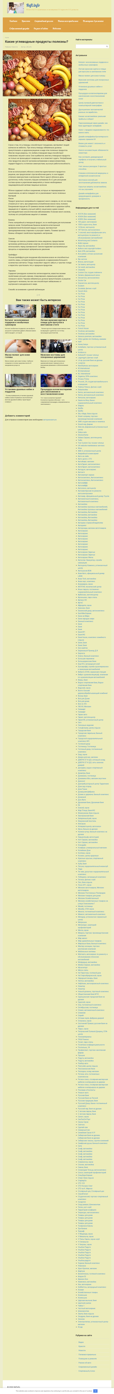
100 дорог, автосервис (87, 222)
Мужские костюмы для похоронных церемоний (53, 356)
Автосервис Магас (85, 557)
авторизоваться (49, 420)
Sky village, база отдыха (87, 414)
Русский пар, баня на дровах (90, 1109)
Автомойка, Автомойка (87, 512)
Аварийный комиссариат (88, 453)
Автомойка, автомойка (87, 515)
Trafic (80, 440)
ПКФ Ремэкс (83, 1039)
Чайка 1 (81, 1306)
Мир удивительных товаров (89, 941)
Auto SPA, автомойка (86, 251)
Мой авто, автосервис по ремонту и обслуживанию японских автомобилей (93, 957)
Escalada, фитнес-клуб (87, 288)
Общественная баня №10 (88, 994)
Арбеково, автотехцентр (88, 595)
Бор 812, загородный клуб (89, 664)
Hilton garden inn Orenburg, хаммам (92, 339)
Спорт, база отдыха (86, 1178)
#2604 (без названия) (87, 216)
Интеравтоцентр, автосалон (89, 826)
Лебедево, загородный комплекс (92, 877)
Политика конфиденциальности (91, 1045)
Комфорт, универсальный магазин (92, 848)
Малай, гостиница (85, 906)
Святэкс (81, 1125)
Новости (57, 28)
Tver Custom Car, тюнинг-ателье (91, 443)
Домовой (82, 797)
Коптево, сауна (84, 853)
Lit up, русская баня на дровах (90, 360)
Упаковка (82, 1266)
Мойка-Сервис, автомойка (89, 965)
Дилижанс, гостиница (87, 776)
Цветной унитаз (84, 1303)
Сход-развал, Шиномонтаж (89, 1204)
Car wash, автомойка (86, 267)
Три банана (82, 1228)
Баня (80, 624)
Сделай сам (83, 1127)
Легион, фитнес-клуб (86, 880)
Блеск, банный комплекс (88, 656)
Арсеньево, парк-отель (87, 597)
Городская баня (84, 730)
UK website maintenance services (91, 446)
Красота (26, 21)
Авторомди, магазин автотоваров (92, 528)
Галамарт (81, 709)
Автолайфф (83, 483)
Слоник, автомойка (86, 1165)
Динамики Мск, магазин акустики (92, 778)
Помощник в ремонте (93, 21)
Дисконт (81, 781)
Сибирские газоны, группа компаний (93, 1141)
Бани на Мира (83, 616)
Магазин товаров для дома (89, 896)
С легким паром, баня (87, 1111)
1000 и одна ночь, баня (87, 224)
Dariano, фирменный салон (89, 275)
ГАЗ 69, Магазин (84, 706)
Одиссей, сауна (84, 1002)
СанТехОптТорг (84, 1119)
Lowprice (81, 363)
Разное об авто (41, 28)
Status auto (82, 432)
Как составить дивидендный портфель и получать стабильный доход (92, 159)
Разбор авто (83, 1063)
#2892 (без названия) (87, 219)
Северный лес (84, 1130)
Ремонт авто (83, 1093)
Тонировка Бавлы (85, 1226)
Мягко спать (83, 970)
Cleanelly (81, 270)
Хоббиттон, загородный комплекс (92, 1287)
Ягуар (80, 1327)
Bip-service (82, 259)
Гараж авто (82, 714)
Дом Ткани (82, 789)
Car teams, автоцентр (86, 264)
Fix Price (81, 294)
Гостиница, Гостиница (87, 746)
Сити (80, 1146)
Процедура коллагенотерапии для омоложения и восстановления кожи (56, 391)
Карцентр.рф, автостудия (88, 837)
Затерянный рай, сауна (87, 818)
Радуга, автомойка (86, 1058)
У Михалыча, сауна (85, 1236)
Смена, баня (83, 1167)
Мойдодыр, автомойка (87, 962)
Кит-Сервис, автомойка (88, 840)
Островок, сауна (84, 1021)
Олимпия (81, 1013)
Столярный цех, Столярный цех (91, 1191)
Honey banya (83, 344)
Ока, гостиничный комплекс (89, 1005)
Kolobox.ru (82, 352)
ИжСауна (82, 824)
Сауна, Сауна (83, 1122)
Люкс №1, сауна (84, 885)
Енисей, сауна (83, 808)
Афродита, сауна (84, 605)
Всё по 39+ (82, 704)
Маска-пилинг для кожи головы (17, 356)
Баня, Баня (82, 643)
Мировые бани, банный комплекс (92, 944)
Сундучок (82, 1202)
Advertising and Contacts (87, 240)
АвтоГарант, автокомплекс (89, 464)
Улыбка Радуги (84, 1247)
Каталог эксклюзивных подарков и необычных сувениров (17, 322)
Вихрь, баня (83, 680)
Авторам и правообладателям (90, 523)
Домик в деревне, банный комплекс (93, 794)
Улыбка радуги (84, 1260)
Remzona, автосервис (87, 398)
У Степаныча (83, 1242)
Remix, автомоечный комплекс (91, 392)
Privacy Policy (83, 379)
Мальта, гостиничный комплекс (91, 912)
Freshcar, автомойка (86, 331)
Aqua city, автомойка (86, 246)
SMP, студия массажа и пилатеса (91, 422)
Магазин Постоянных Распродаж (91, 893)
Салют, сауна (83, 1117)
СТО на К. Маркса (85, 1189)
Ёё (79, 805)
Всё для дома (83, 701)
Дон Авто (82, 800)
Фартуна (81, 1271)
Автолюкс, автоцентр (87, 488)
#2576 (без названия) (87, 214)
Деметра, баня (84, 773)
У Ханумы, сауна (85, 1244)
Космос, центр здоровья (88, 856)
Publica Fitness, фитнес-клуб (89, 387)
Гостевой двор (84, 744)
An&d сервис (83, 243)
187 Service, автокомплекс (89, 230)
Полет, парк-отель (85, 1042)
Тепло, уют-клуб (84, 1207)
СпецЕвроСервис (85, 1175)
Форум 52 (82, 1276)
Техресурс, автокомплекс (88, 1212)
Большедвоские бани (87, 661)
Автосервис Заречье (86, 552)
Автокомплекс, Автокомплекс (90, 477)
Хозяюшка (82, 1295)
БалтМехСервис (84, 613)
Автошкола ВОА (84, 571)
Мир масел (82, 938)
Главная (13, 21)
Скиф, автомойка (85, 1149)
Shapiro (81, 406)
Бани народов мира (86, 619)
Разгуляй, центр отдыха (88, 1066)
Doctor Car (82, 280)
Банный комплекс (85, 621)
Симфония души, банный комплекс (92, 1143)
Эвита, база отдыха (86, 1314)
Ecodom (81, 286)
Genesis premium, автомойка (89, 336)
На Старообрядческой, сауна (89, 975)
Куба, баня (82, 864)
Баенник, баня (84, 608)
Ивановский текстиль (87, 821)
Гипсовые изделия (86, 725)
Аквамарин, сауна (85, 584)
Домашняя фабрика (86, 792)
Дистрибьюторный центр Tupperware (93, 784)
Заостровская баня (86, 816)
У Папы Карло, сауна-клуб (89, 1239)
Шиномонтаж (83, 1311)
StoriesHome (83, 435)
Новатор (81, 986)
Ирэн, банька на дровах (88, 829)
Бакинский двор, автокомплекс (91, 611)
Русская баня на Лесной (88, 1098)
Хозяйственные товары (88, 1292)
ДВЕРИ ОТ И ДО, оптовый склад (91, 760)
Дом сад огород (84, 786)
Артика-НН (82, 600)
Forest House (83, 328)
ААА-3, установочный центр (89, 451)
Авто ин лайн (83, 456)
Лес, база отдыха (85, 882)
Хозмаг (81, 1290)
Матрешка (82, 922)
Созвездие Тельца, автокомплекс (92, 1170)
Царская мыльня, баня (87, 1300)
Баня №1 (81, 632)
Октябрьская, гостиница (88, 1007)
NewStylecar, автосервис (88, 366)
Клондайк (82, 845)
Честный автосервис (86, 1308)
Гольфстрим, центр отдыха (89, 728)
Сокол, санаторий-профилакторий (92, 1173)
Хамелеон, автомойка (87, 1282)
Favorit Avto (82, 291)
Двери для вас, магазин (88, 757)
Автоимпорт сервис (86, 475)
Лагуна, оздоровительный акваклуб (93, 866)
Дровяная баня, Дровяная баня (91, 802)
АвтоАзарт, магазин (86, 461)
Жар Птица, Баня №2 (86, 810)
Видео (81, 1342)
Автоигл (81, 472)
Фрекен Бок (83, 1279)
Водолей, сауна (84, 688)
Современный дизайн (19, 28)
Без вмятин (83, 648)
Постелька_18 (84, 1047)
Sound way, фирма (85, 424)
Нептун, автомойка (86, 981)
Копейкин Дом (84, 850)
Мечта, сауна (83, 930)
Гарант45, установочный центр (90, 720)
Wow (80, 448)
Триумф (81, 1231)
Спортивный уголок (44, 21)
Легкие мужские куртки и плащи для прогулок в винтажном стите (54, 322)
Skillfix (80, 408)
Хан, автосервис (84, 1284)
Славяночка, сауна (85, 1162)
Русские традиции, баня (88, 1101)
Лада (80, 869)
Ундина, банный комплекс (89, 1263)
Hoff (79, 342)
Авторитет (82, 525)
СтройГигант (83, 1194)
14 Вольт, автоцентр (86, 227)
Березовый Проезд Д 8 (88, 651)
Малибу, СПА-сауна (86, 909)
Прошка (81, 1055)
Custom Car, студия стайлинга (90, 272)
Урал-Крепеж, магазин (87, 1268)
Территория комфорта (87, 1210)
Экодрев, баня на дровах (88, 1316)
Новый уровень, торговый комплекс (93, 991)
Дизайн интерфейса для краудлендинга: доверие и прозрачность (89, 196)
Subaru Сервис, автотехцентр (90, 438)
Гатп (79, 722)
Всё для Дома (84, 698)
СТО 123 (81, 1183)
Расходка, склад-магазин (88, 1071)
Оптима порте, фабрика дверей (91, 1018)
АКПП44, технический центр (89, 587)
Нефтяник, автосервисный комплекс (93, 983)
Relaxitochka (83, 390)
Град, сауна (82, 754)
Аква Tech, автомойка (87, 579)
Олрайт (81, 1015)
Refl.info (33, 5)
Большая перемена (86, 659)
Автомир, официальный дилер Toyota (93, 496)
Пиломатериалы (85, 1037)
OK (95, 1391)
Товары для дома (85, 1215)
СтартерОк (82, 1181)
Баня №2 (81, 635)
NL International (84, 374)
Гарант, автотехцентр (86, 717)
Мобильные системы (87, 951)
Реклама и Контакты (86, 1090)
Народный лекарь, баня (87, 978)
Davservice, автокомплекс (89, 278)
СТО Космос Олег (85, 1186)
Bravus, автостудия (85, 262)
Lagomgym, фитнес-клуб (88, 358)
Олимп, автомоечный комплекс (91, 1010)
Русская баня (83, 1095)
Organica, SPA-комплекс (88, 376)
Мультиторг (83, 967)
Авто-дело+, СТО (85, 459)
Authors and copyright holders (89, 248)
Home (7, 37)
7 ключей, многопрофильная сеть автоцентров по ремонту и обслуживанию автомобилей (92, 235)
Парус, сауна (83, 1029)
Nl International (84, 368)
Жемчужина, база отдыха (88, 813)
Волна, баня (83, 696)
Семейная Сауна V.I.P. (86, 1133)
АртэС (80, 603)
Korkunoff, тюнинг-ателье (88, 355)
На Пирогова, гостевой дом (89, 973)
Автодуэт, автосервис (87, 469)
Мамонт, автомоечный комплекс (91, 914)
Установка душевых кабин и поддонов (19, 390)
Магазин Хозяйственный (88, 898)
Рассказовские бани (86, 1069)
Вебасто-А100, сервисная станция (92, 672)
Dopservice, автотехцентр (88, 283)
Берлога (81, 653)
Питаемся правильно (68, 21)
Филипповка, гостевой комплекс (91, 1274)
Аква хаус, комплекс (86, 581)
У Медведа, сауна (85, 1234)
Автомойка (82, 504)
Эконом (81, 1319)
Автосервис (83, 531)
